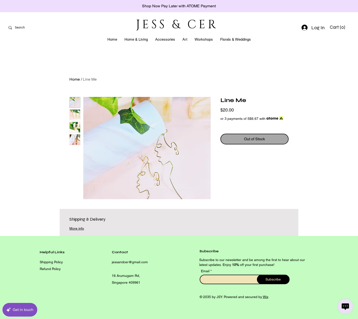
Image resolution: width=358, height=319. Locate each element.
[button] (338, 27)
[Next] (332, 6)
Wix (265, 297)
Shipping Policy (51, 262)
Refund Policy (50, 269)
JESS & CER (177, 25)
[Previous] (25, 6)
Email (205, 271)
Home (74, 79)
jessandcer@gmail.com (130, 262)
